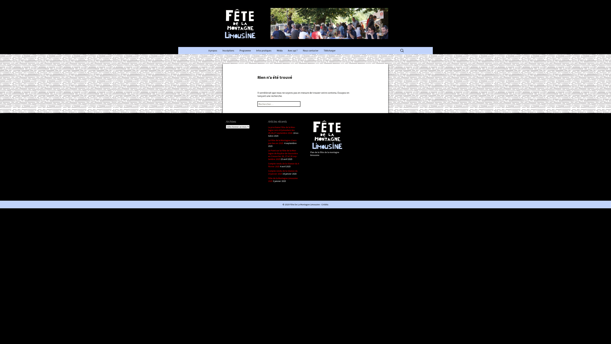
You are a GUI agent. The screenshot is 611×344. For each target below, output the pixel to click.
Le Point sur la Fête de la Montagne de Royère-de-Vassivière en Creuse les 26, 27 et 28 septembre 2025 (283, 155)
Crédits (324, 204)
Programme (245, 50)
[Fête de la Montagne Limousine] (246, 23)
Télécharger (330, 50)
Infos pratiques (263, 50)
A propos (212, 50)
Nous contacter (310, 50)
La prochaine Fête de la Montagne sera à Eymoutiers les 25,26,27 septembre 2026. (281, 130)
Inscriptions (228, 50)
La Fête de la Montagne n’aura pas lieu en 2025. (282, 142)
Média (280, 50)
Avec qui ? (293, 50)
